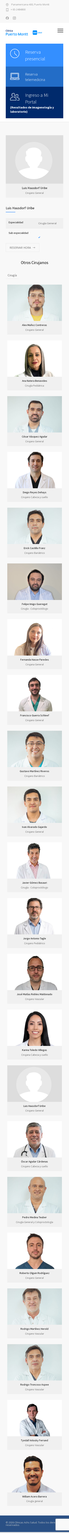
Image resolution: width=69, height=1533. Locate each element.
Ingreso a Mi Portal (36, 98)
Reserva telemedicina (35, 77)
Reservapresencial (35, 55)
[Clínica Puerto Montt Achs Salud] (32, 32)
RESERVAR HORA (20, 247)
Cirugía (12, 275)
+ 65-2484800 (18, 9)
